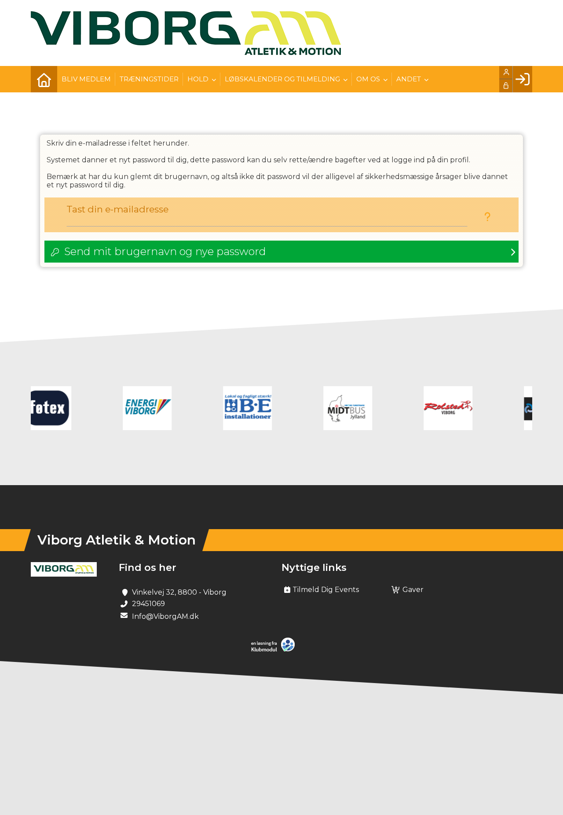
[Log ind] (522, 79)
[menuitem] (44, 79)
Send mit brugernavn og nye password (165, 251)
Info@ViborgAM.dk (165, 616)
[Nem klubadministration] (275, 650)
